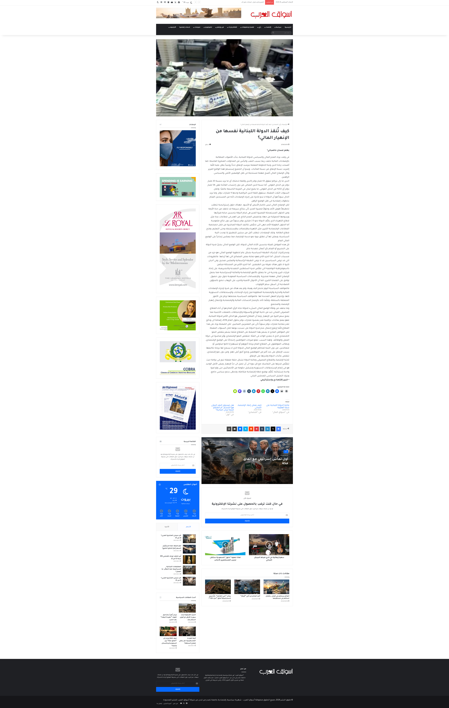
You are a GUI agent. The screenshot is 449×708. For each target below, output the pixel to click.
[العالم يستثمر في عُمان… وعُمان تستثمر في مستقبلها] (276, 587)
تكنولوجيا (208, 27)
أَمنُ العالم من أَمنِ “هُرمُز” (250, 596)
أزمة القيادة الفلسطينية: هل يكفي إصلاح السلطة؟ (187, 641)
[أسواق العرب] (271, 14)
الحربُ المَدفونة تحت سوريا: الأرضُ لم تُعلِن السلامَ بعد (188, 617)
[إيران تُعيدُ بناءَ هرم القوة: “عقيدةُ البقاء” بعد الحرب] (168, 608)
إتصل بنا (159, 703)
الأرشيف (173, 27)
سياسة (278, 27)
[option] (247, 460)
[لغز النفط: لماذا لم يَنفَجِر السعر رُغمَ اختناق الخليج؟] (189, 549)
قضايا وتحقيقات (248, 27)
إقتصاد (268, 27)
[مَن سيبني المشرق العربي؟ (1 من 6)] (189, 581)
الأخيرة (167, 527)
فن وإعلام (220, 27)
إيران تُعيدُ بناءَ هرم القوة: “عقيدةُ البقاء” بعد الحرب (169, 617)
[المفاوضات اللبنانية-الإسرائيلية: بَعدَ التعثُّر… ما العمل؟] (189, 570)
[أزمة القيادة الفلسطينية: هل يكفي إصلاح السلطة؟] (187, 631)
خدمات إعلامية (184, 27)
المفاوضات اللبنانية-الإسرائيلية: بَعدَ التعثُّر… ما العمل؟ (263, 462)
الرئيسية (288, 27)
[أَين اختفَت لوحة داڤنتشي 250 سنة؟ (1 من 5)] (189, 559)
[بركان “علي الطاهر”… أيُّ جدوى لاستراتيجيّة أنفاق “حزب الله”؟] (218, 587)
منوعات (197, 27)
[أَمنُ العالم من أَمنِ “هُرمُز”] (247, 587)
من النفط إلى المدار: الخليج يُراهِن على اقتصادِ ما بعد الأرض (245, 2)
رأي (260, 27)
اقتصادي (275, 124)
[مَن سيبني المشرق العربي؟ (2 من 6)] (189, 538)
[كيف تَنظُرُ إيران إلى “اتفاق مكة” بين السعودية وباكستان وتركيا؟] (168, 631)
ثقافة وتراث (232, 27)
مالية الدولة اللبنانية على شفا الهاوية (277, 406)
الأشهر (188, 527)
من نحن (175, 703)
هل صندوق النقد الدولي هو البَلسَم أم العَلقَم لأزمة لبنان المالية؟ (222, 407)
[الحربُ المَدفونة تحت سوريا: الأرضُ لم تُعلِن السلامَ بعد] (187, 608)
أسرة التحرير (167, 703)
